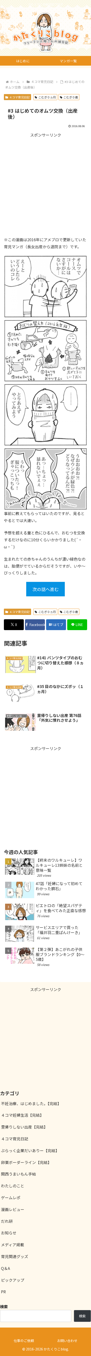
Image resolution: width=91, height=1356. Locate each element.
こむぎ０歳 (70, 97)
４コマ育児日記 (19, 97)
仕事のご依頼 (24, 1340)
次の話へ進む (46, 589)
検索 (82, 1316)
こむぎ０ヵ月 (47, 97)
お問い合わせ (67, 1340)
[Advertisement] (45, 183)
